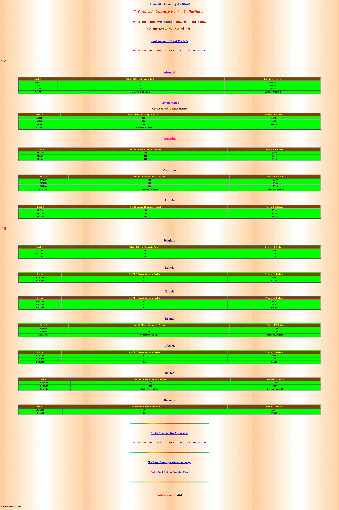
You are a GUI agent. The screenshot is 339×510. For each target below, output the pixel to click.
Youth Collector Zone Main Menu (173, 472)
